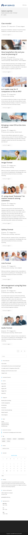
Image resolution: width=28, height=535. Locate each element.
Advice (3, 438)
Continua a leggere (7, 35)
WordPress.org (4, 426)
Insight (14, 438)
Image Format (6, 162)
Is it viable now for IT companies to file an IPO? (11, 90)
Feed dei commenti (5, 424)
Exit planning (16, 59)
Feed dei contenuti (5, 423)
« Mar (2, 475)
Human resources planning (6, 410)
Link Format (6, 263)
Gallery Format (7, 229)
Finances (9, 438)
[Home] (1, 14)
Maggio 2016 (3, 391)
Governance (17, 234)
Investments (21, 438)
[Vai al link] (23, 254)
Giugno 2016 (3, 388)
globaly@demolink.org (5, 497)
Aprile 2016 (3, 393)
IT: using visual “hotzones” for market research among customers (13, 198)
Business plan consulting (8, 96)
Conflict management (7, 59)
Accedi (2, 421)
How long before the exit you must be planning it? (12, 53)
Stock (8, 441)
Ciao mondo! (6, 23)
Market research (14, 60)
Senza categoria (21, 26)
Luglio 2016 (3, 386)
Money (3, 441)
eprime (5, 14)
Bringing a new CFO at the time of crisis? (9, 370)
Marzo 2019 (3, 383)
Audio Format (6, 328)
